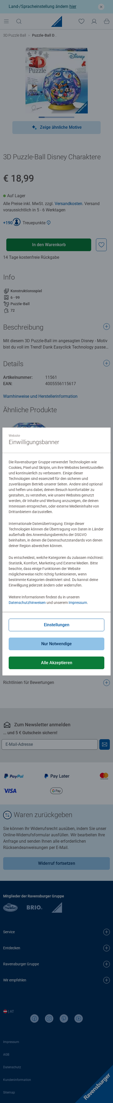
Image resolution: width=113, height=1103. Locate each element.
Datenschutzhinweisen (27, 602)
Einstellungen (56, 624)
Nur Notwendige (56, 643)
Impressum (78, 602)
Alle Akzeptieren (56, 662)
